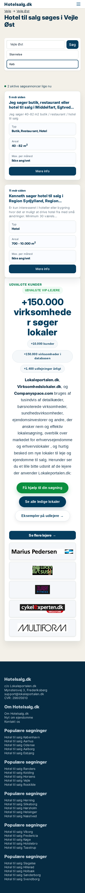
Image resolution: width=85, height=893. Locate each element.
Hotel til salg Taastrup (20, 847)
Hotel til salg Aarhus (18, 741)
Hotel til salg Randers (19, 768)
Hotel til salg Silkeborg (20, 804)
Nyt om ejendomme (18, 717)
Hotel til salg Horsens (19, 776)
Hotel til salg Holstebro (20, 843)
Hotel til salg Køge (17, 839)
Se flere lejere (42, 535)
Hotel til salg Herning (19, 800)
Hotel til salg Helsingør (20, 812)
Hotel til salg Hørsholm (20, 808)
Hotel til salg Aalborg (19, 749)
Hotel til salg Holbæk (19, 871)
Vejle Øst (23, 11)
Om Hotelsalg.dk (16, 713)
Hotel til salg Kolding (19, 772)
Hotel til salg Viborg (18, 831)
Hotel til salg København (22, 737)
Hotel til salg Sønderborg (22, 875)
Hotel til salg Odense (19, 745)
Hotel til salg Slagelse (20, 863)
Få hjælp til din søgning (42, 488)
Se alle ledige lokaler (42, 502)
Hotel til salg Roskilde (20, 784)
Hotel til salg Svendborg (22, 879)
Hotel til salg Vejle (17, 780)
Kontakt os (12, 721)
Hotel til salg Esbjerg (19, 753)
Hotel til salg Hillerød (19, 867)
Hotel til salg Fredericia (21, 835)
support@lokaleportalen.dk (24, 694)
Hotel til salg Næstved (20, 816)
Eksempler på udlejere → (42, 516)
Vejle (7, 11)
